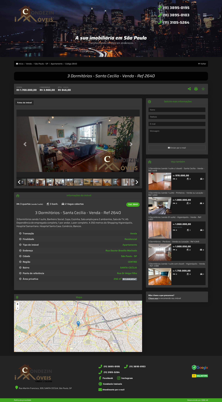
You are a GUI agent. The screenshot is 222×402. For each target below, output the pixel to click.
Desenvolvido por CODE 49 (197, 400)
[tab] (24, 102)
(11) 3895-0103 (176, 15)
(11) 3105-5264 (176, 22)
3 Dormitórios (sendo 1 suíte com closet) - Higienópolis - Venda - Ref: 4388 (176, 265)
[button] (25, 144)
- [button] (17, 308)
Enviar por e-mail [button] (178, 147)
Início (20, 63)
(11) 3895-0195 (176, 8)
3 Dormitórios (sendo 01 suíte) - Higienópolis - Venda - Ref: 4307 (174, 218)
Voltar (203, 63)
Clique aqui (153, 298)
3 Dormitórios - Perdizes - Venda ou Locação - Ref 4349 (173, 241)
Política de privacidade (22, 400)
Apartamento (57, 63)
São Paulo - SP (41, 63)
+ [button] (17, 304)
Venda (29, 63)
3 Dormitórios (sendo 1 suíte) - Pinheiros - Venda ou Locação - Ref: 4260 (176, 194)
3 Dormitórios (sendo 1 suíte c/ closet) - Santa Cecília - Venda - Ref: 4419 (176, 169)
